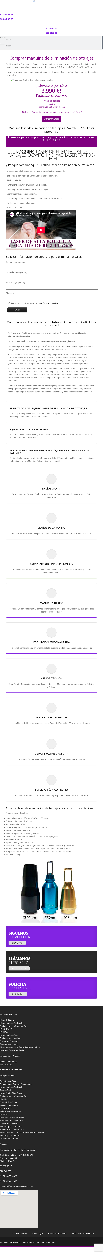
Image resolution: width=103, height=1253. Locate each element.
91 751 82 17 (6, 1166)
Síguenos (17, 943)
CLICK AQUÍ (17, 994)
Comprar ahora (51, 119)
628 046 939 (5, 1171)
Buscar (3, 38)
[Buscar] (102, 39)
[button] (51, 49)
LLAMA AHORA (19, 968)
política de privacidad (49, 303)
